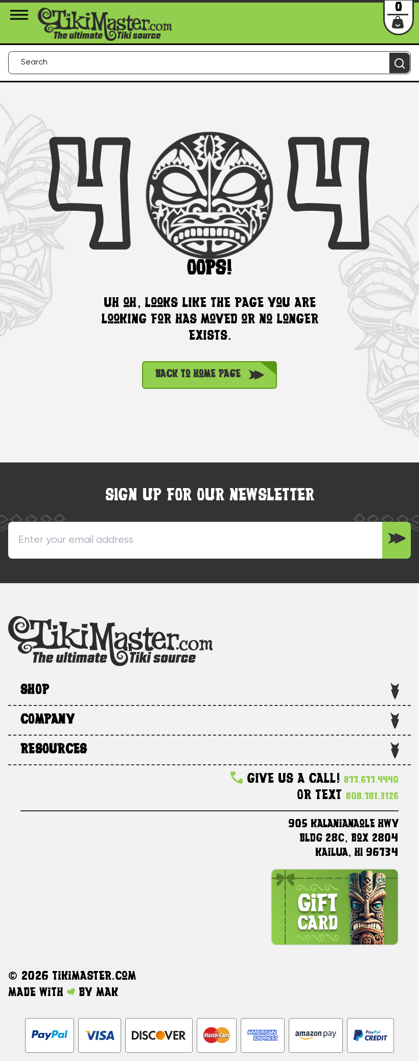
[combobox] (209, 62)
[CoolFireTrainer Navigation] (20, 15)
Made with (37, 993)
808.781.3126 (372, 796)
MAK (107, 993)
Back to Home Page (198, 375)
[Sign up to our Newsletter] (396, 540)
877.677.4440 (371, 780)
